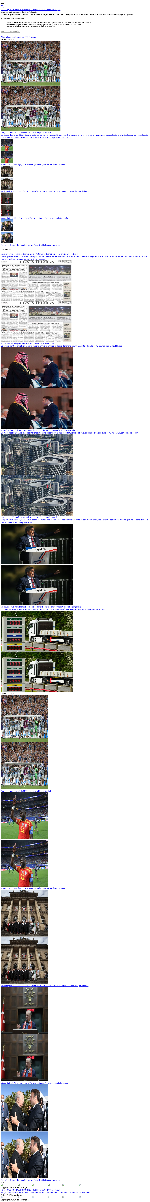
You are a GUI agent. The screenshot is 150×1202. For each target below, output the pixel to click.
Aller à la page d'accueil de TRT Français (18, 37)
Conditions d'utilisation (39, 1192)
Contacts (18, 1192)
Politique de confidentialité (61, 1192)
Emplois (25, 1192)
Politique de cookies (82, 1192)
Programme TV (7, 1192)
